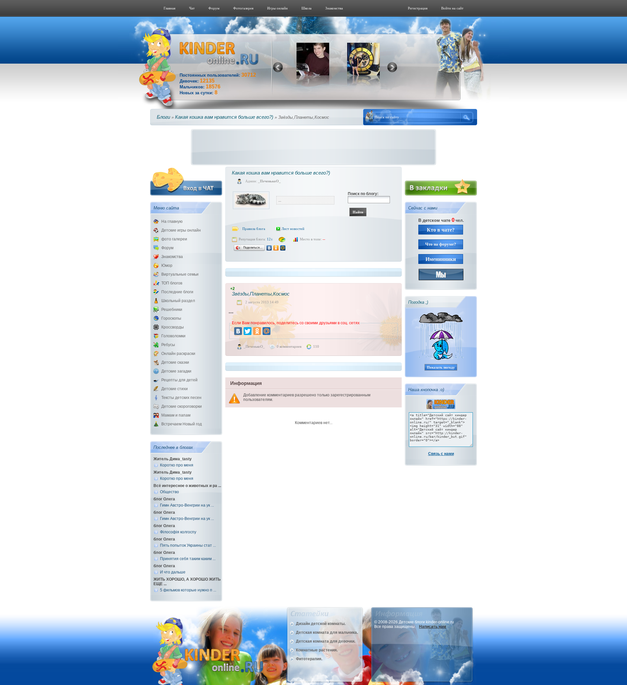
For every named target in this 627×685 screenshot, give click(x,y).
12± (270, 239)
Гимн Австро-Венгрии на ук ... (187, 505)
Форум (213, 8)
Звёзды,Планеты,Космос (261, 294)
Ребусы (168, 344)
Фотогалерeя (243, 8)
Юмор (166, 265)
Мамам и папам (175, 415)
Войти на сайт (452, 8)
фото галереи (174, 239)
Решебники (171, 309)
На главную (172, 221)
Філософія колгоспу (178, 532)
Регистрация (417, 8)
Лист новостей (292, 229)
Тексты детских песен (181, 397)
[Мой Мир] (283, 248)
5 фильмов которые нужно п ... (188, 590)
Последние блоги (177, 292)
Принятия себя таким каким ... (188, 558)
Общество (169, 492)
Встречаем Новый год (181, 424)
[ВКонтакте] (269, 248)
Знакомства (334, 8)
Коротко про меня (176, 465)
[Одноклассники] (276, 248)
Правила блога (253, 229)
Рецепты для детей (179, 380)
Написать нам (432, 626)
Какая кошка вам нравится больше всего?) (224, 117)
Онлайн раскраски (178, 353)
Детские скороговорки (181, 406)
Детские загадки (176, 371)
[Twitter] (247, 331)
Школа (306, 8)
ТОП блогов (171, 283)
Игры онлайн (277, 8)
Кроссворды (172, 327)
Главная (169, 8)
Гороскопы (171, 318)
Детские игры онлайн (181, 230)
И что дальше (172, 572)
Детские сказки (175, 362)
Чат (192, 8)
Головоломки (173, 336)
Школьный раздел (178, 300)
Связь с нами (441, 453)
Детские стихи (174, 389)
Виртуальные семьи (180, 274)
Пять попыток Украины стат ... (188, 545)
